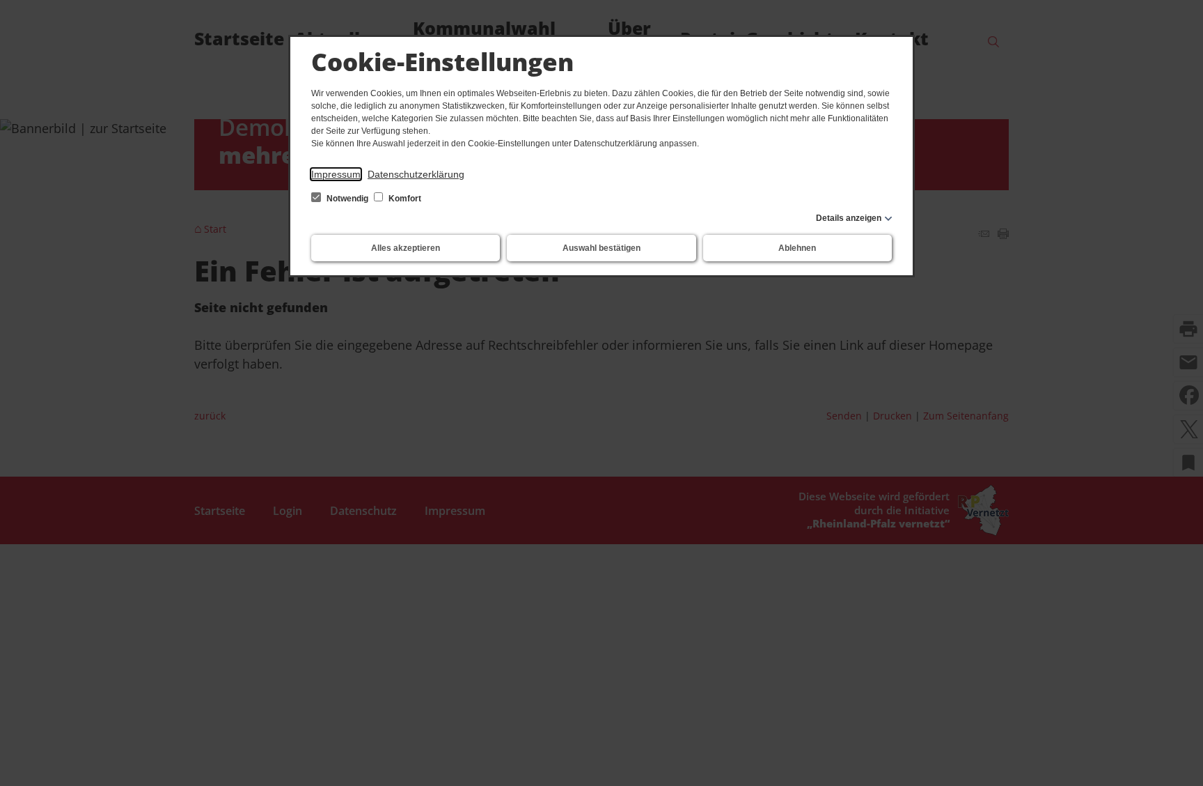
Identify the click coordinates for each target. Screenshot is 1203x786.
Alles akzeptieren (405, 248)
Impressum (336, 174)
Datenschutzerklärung (416, 174)
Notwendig (347, 198)
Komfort (403, 198)
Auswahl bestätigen (601, 248)
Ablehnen (797, 248)
